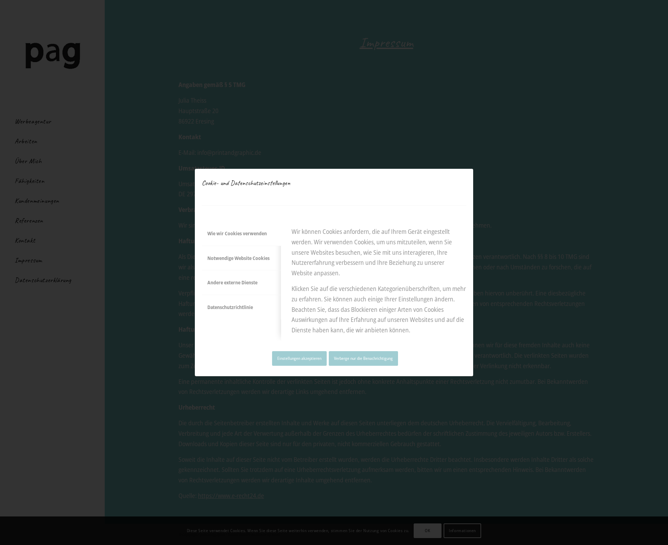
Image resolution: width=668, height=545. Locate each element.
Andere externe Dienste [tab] (232, 282)
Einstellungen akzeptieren (299, 358)
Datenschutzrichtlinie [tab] (230, 307)
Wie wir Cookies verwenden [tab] (237, 233)
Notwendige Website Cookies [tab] (238, 258)
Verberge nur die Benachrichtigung (363, 358)
